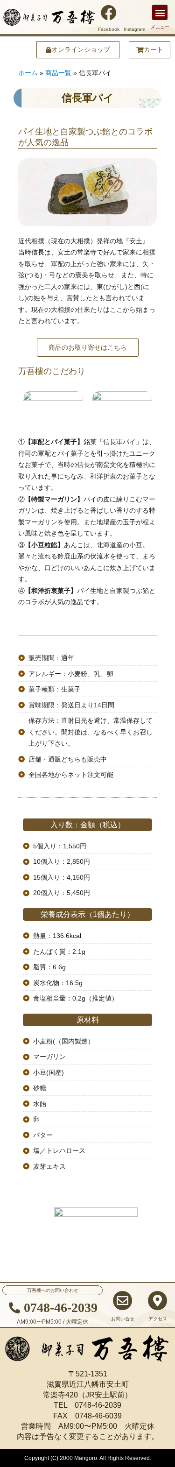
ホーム (28, 73)
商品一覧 (58, 73)
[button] (160, 12)
